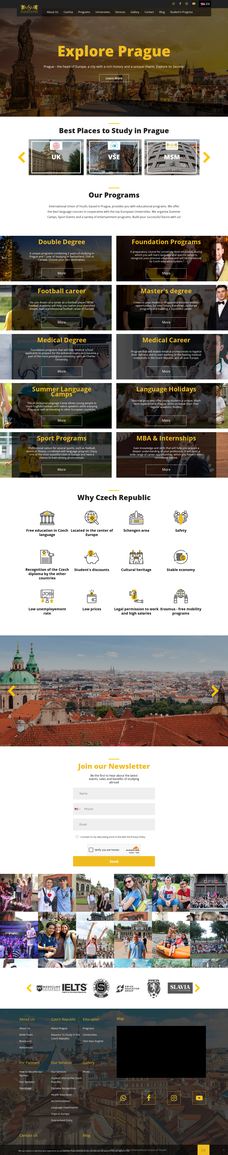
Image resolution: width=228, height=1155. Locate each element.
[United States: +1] (77, 809)
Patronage (25, 1088)
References (26, 1047)
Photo (86, 1071)
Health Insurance (61, 1094)
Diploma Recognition (63, 1088)
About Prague (59, 1028)
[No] (223, 1150)
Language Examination (64, 1107)
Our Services (61, 1062)
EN (208, 4)
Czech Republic (63, 1019)
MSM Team (26, 1034)
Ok (203, 1150)
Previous (21, 157)
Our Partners (27, 1082)
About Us (52, 12)
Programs (84, 12)
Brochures (25, 1041)
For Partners (29, 1062)
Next (206, 157)
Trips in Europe (60, 1114)
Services (120, 12)
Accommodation (60, 1101)
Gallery (135, 12)
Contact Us (28, 1135)
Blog (162, 12)
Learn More (114, 78)
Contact (149, 12)
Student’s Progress (181, 12)
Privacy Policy (138, 836)
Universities (102, 12)
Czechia (68, 12)
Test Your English (93, 1041)
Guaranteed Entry (61, 1120)
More (62, 273)
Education (91, 1019)
